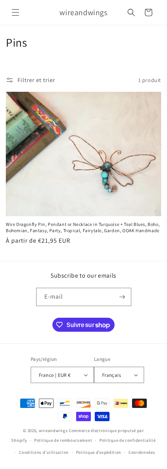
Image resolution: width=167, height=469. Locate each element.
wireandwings (53, 430)
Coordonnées (142, 452)
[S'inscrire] (122, 297)
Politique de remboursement (63, 440)
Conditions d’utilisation (44, 452)
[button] (15, 12)
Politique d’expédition (98, 452)
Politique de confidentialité (127, 440)
